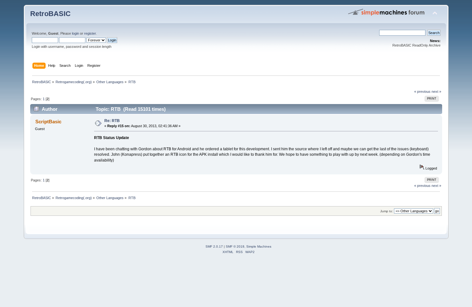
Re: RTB (112, 120)
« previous (422, 91)
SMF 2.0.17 (214, 246)
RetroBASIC (50, 14)
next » (436, 91)
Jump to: (386, 211)
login (75, 33)
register (90, 33)
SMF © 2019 (235, 246)
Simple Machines (258, 246)
